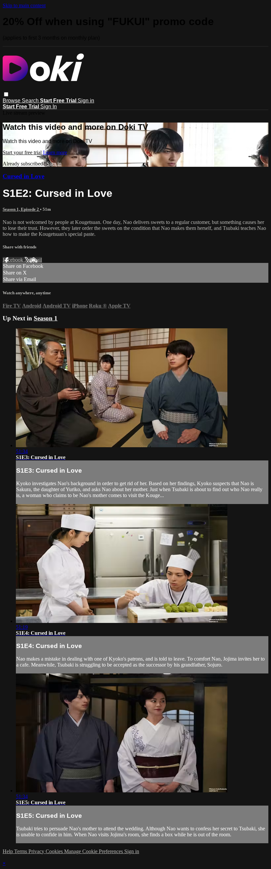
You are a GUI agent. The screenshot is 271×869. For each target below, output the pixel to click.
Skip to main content (24, 5)
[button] (6, 94)
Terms (21, 851)
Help (8, 851)
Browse (12, 100)
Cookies (55, 851)
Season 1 (46, 318)
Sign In (48, 106)
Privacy (37, 851)
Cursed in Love (23, 176)
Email (36, 260)
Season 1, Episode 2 (21, 209)
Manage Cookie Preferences (94, 851)
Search (31, 100)
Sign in (86, 100)
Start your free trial (23, 152)
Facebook (13, 260)
